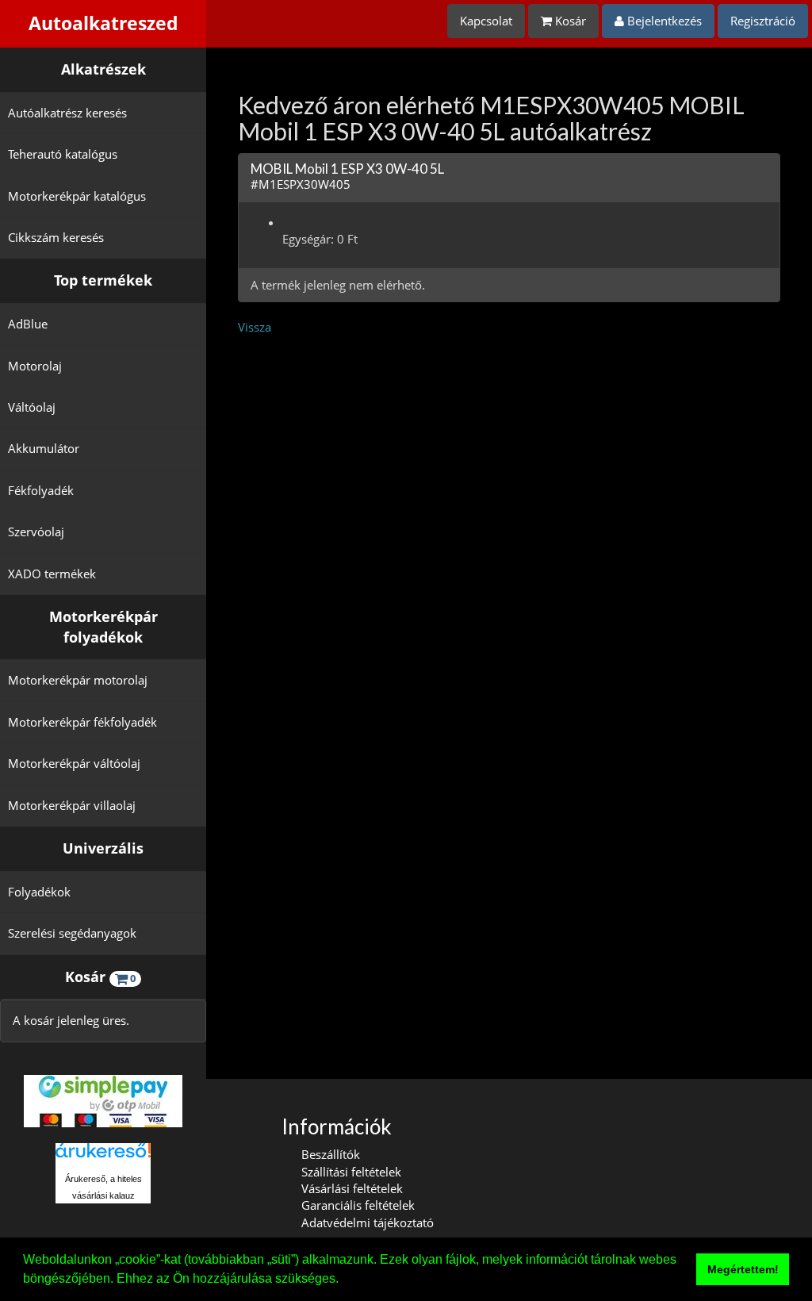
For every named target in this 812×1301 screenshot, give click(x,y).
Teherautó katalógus (62, 154)
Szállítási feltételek (351, 1172)
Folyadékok (39, 892)
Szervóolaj (36, 531)
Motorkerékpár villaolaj (72, 805)
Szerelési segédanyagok (72, 933)
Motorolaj (35, 366)
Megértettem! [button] (743, 1269)
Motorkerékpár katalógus (77, 196)
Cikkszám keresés (56, 237)
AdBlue (28, 324)
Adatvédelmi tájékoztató (367, 1222)
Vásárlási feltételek (352, 1188)
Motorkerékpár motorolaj (77, 680)
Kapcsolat (486, 21)
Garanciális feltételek (358, 1205)
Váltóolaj (32, 407)
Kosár (569, 21)
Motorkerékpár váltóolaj (74, 763)
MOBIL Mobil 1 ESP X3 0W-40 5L (347, 168)
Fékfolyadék (41, 490)
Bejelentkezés (663, 21)
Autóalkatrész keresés (67, 113)
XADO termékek (52, 573)
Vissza (254, 327)
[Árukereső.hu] (103, 1156)
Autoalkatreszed (103, 23)
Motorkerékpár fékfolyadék (82, 722)
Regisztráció (762, 21)
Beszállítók (330, 1154)
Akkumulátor (43, 448)
